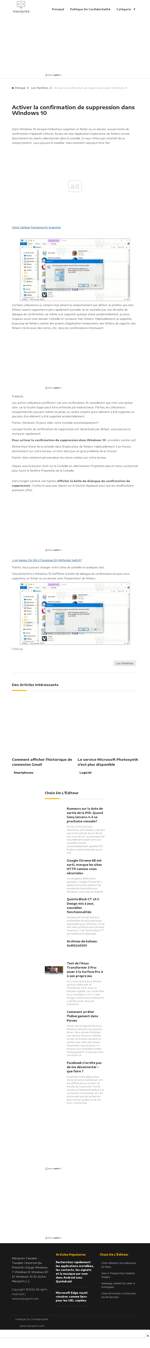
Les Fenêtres (39, 87)
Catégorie (124, 9)
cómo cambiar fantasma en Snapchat (36, 227)
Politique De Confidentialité (90, 9)
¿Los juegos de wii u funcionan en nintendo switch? (47, 560)
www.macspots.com (25, 1298)
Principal (58, 9)
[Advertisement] (75, 47)
